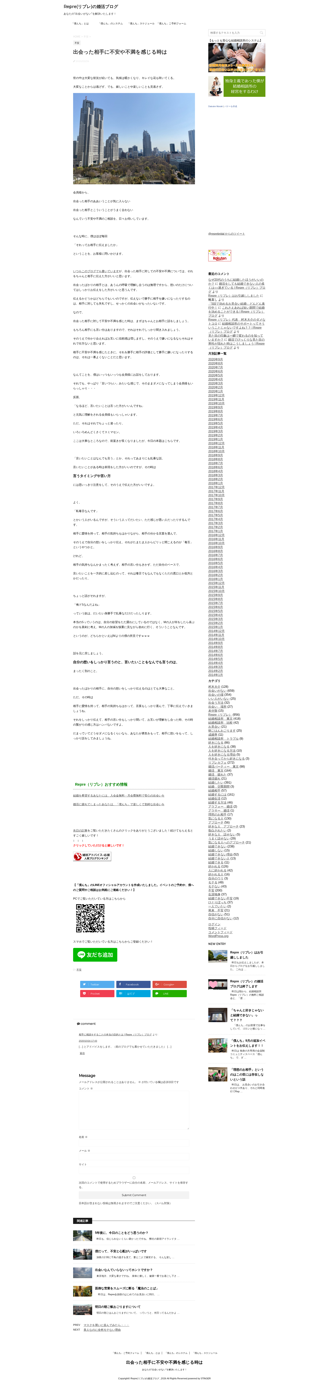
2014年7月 (215, 651)
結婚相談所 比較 (220, 722)
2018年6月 (215, 467)
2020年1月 (215, 391)
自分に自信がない (220, 918)
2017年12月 (216, 487)
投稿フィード (217, 928)
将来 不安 (216, 910)
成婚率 (212, 734)
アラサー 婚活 (219, 810)
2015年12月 (216, 583)
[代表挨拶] (236, 96)
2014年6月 (215, 655)
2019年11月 (216, 399)
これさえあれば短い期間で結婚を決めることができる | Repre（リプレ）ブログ (236, 311)
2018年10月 (216, 451)
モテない (214, 886)
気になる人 (216, 818)
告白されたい (217, 830)
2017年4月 (215, 519)
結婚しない (216, 850)
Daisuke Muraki (215, 106)
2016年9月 (215, 547)
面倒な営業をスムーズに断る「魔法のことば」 (127, 1288)
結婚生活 (214, 798)
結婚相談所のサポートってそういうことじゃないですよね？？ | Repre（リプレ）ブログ (236, 327)
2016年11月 (216, 539)
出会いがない (217, 690)
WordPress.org (218, 936)
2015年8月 (215, 599)
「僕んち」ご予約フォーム (171, 23)
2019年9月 (215, 407)
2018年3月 (215, 475)
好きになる (216, 742)
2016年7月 (215, 555)
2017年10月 (216, 495)
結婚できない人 (219, 858)
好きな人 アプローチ (223, 826)
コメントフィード (220, 932)
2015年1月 (215, 627)
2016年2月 (215, 575)
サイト (83, 1164)
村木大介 (214, 686)
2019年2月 (215, 435)
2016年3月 (215, 571)
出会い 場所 (217, 706)
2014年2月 (215, 671)
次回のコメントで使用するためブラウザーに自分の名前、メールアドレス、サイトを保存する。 (133, 1185)
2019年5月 (215, 423)
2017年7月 (215, 507)
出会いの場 (216, 694)
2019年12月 (216, 395)
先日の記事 (80, 830)
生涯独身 (214, 894)
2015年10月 (216, 591)
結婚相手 (214, 790)
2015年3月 (215, 619)
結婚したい (216, 782)
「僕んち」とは (80, 23)
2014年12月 (216, 631)
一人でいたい (217, 906)
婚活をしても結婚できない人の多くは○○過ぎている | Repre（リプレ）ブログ (236, 287)
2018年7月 (215, 463)
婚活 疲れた (217, 774)
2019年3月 (215, 431)
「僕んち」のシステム (110, 23)
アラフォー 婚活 (220, 806)
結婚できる (216, 862)
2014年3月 (215, 667)
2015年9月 (215, 595)
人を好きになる (219, 746)
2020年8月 (215, 363)
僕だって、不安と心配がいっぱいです (121, 1251)
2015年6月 (215, 607)
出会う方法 (216, 702)
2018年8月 (215, 459)
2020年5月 (215, 375)
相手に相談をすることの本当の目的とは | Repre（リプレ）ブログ (115, 1034)
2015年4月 (215, 615)
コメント (86, 1088)
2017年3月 (215, 523)
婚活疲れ (214, 778)
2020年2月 (215, 387)
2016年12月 (216, 535)
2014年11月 (216, 635)
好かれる (214, 866)
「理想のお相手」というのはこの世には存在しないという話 (247, 1074)
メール (84, 1150)
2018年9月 (215, 455)
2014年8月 (215, 647)
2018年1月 (215, 483)
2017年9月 (215, 499)
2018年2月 (215, 479)
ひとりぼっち (217, 902)
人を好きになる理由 (222, 754)
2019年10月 (216, 403)
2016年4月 (215, 567)
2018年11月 (216, 447)
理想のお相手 (217, 814)
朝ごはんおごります (222, 730)
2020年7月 (215, 367)
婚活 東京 (216, 770)
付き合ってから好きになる (226, 758)
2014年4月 (215, 663)
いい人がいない (219, 698)
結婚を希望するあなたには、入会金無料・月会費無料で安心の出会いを (118, 795)
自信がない (216, 914)
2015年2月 (215, 623)
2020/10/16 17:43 (88, 1041)
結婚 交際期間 (219, 786)
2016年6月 (215, 559)
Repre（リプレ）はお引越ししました (233, 295)
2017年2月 (215, 527)
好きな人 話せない (222, 834)
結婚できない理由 (220, 854)
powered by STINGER (199, 1378)
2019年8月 (215, 411)
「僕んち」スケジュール (141, 23)
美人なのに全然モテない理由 (102, 1329)
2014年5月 (215, 659)
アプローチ (216, 822)
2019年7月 (215, 415)
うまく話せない (219, 838)
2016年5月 (215, 563)
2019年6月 (215, 419)
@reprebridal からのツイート (226, 233)
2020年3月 (215, 383)
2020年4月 (215, 379)
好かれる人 (216, 874)
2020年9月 (215, 359)
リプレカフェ (217, 762)
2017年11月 (216, 491)
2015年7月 (215, 603)
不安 (79, 969)
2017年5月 (215, 515)
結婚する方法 (217, 802)
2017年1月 (215, 531)
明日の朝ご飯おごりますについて (118, 1306)
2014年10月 (216, 639)
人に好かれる (217, 870)
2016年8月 (215, 551)
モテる (212, 882)
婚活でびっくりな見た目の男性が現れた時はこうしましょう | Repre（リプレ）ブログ (236, 343)
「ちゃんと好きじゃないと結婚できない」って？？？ (247, 1015)
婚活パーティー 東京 (223, 766)
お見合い (214, 726)
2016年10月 (216, 543)
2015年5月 (215, 611)
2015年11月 (216, 587)
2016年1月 (215, 579)
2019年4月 (215, 427)
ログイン (214, 924)
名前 (83, 1137)
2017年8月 (215, 503)
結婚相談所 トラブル (223, 738)
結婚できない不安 (220, 898)
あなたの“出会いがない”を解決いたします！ (164, 1369)
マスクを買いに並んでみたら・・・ (106, 1325)
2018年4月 (215, 471)
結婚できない (217, 846)
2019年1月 (215, 439)
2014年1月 (215, 675)
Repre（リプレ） (220, 714)
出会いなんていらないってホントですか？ (124, 1269)
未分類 (212, 710)
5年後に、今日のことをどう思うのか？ (122, 1232)
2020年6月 (215, 371)
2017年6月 (215, 511)
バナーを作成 (230, 106)
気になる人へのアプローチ (226, 842)
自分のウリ (216, 878)
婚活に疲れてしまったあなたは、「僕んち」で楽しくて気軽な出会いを (118, 804)
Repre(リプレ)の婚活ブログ (91, 6)
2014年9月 (215, 643)
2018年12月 (216, 443)
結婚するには (217, 794)
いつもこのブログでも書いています (96, 271)
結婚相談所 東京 (220, 718)
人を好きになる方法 (222, 750)
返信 (82, 1053)
